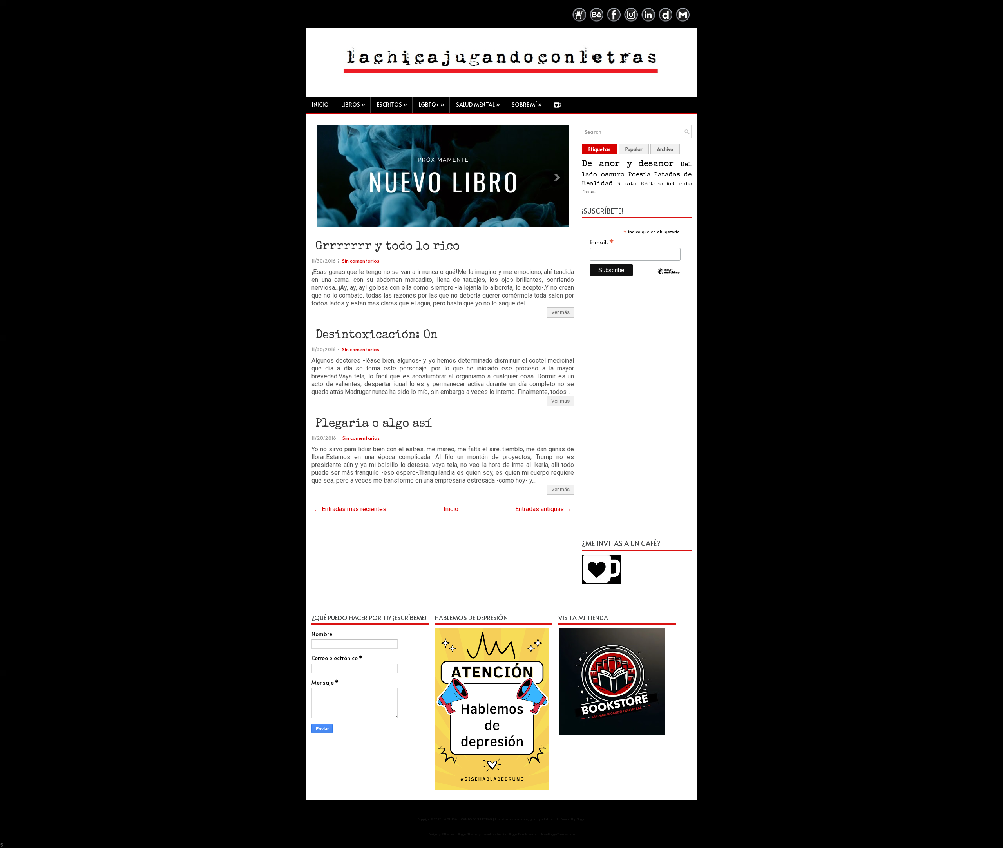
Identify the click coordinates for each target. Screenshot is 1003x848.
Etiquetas (599, 149)
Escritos (392, 104)
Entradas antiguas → (543, 509)
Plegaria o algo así (373, 424)
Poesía (639, 175)
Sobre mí (527, 104)
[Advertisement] (637, 412)
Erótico (652, 184)
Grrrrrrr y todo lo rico (387, 247)
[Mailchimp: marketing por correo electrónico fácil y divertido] (668, 278)
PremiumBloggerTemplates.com (517, 834)
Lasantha (488, 834)
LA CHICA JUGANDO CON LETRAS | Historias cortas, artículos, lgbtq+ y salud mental (500, 819)
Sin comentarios (360, 260)
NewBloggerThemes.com (558, 834)
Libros (353, 104)
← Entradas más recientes (350, 509)
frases (589, 192)
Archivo (665, 149)
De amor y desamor (628, 164)
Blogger (581, 819)
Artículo (679, 184)
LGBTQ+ (431, 104)
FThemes (448, 834)
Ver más (560, 312)
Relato (626, 184)
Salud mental (478, 104)
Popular (633, 149)
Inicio (320, 104)
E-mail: (602, 242)
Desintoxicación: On (376, 335)
